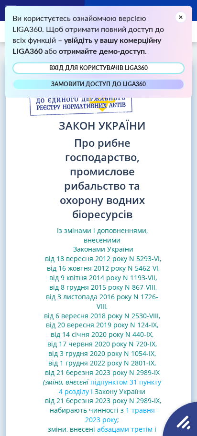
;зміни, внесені (83, 424)
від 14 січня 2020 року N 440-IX (101, 334)
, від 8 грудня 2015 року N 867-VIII (102, 282)
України (120, 248)
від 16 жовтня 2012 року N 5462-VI (101, 268)
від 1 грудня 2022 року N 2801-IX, (102, 362)
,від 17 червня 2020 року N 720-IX (101, 339)
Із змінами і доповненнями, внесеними (102, 235)
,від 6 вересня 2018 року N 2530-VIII (101, 311)
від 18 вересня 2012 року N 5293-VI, (102, 258)
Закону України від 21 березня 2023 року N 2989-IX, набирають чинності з (102, 401)
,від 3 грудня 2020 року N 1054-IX (102, 348)
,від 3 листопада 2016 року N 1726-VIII (102, 297)
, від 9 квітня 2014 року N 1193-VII (103, 273)
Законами (89, 248)
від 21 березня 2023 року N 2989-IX (102, 372)
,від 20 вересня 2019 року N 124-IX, (103, 320)
